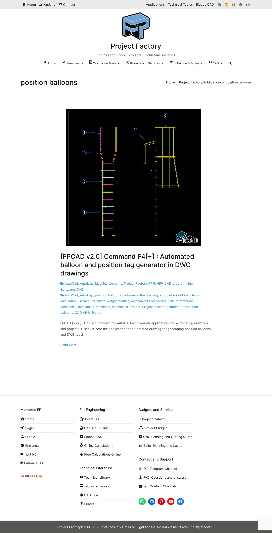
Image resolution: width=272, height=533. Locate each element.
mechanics (86, 307)
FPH (152, 283)
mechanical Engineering (149, 301)
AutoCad (71, 283)
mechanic (103, 307)
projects (161, 307)
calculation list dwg (75, 301)
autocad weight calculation (180, 295)
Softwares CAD (72, 289)
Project (147, 307)
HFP (160, 283)
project (135, 307)
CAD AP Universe (88, 313)
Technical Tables (180, 4)
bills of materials (180, 301)
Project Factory (136, 46)
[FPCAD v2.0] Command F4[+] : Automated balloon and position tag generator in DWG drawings (127, 265)
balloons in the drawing (140, 295)
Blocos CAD (205, 4)
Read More (68, 345)
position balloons (108, 295)
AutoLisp (86, 283)
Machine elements (108, 283)
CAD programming (178, 283)
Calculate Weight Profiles (110, 301)
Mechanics (68, 307)
